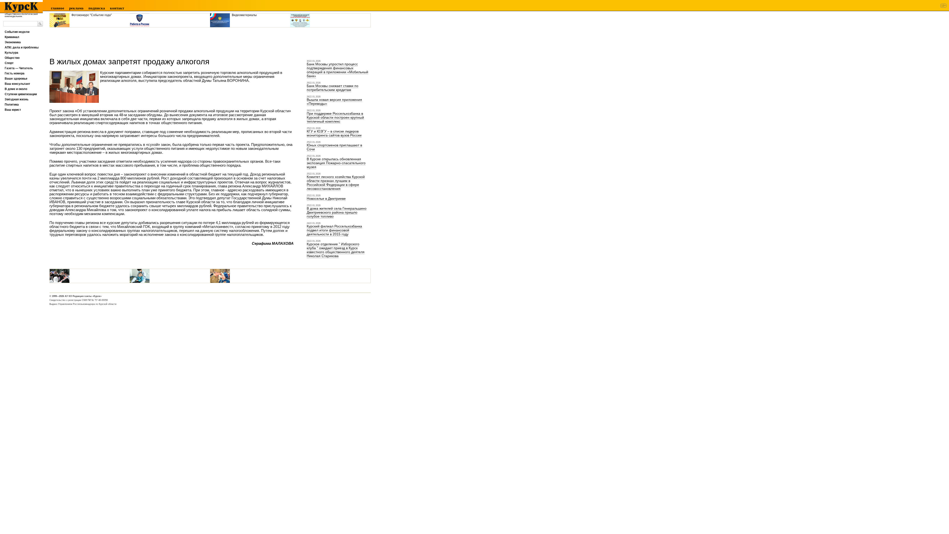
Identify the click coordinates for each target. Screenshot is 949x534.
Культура (11, 52)
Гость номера (14, 73)
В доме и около (16, 89)
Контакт (117, 8)
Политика (12, 104)
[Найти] (40, 23)
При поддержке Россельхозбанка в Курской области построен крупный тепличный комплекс (335, 117)
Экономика (13, 42)
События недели (17, 32)
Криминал (12, 37)
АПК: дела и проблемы (22, 47)
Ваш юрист (13, 109)
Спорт (9, 63)
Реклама (76, 8)
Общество (12, 58)
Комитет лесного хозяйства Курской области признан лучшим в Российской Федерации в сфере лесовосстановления (336, 183)
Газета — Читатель (19, 68)
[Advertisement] (139, 40)
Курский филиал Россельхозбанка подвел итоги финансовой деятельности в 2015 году (334, 230)
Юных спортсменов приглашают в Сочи (334, 147)
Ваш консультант (17, 84)
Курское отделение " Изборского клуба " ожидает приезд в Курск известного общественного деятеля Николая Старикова (336, 250)
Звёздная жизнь (16, 99)
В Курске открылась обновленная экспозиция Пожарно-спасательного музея (336, 163)
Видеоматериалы (244, 15)
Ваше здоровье (16, 78)
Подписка (96, 8)
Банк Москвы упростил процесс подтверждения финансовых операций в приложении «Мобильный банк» (337, 70)
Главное (57, 8)
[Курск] (19, 7)
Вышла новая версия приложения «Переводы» (334, 102)
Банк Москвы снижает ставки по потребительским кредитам (332, 88)
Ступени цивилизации (21, 94)
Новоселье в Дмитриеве (326, 198)
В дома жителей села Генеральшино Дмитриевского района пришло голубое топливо (337, 212)
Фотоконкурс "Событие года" (91, 15)
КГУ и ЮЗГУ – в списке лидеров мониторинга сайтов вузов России (334, 133)
